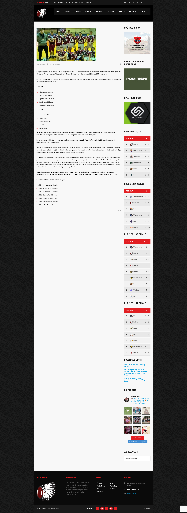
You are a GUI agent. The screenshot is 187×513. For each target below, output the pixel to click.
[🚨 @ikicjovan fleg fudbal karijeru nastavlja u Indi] (128, 420)
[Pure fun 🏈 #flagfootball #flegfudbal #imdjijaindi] (146, 420)
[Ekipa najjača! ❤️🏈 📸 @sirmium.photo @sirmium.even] (137, 430)
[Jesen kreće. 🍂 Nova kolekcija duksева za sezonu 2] (146, 411)
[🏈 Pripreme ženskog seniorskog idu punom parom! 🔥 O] (137, 420)
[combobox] (137, 458)
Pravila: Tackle (101, 486)
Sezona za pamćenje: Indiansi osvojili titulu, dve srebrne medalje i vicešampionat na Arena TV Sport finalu (136, 372)
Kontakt (112, 489)
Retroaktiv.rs (147, 508)
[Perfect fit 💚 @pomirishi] (137, 411)
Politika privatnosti (100, 490)
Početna (99, 483)
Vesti (111, 483)
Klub (132, 138)
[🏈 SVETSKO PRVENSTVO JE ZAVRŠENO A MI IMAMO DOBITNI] (128, 430)
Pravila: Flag (113, 486)
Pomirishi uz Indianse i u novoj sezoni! (134, 365)
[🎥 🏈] (128, 411)
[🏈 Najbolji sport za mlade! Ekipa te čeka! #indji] (146, 430)
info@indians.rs (131, 494)
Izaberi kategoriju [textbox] (131, 459)
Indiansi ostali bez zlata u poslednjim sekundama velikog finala (134, 379)
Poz (127, 138)
